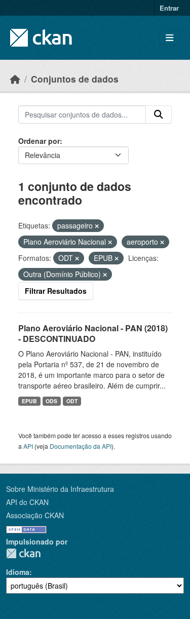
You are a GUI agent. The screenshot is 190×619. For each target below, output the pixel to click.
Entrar (169, 8)
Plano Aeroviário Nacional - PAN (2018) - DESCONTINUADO (93, 333)
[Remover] (97, 226)
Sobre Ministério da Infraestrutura (60, 489)
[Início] (15, 78)
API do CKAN (27, 502)
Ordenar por (39, 141)
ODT (72, 401)
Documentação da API (80, 446)
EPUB (29, 401)
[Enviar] (158, 114)
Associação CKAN (35, 515)
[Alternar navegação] (169, 37)
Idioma (17, 572)
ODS (51, 401)
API (28, 446)
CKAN (23, 553)
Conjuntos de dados (75, 78)
